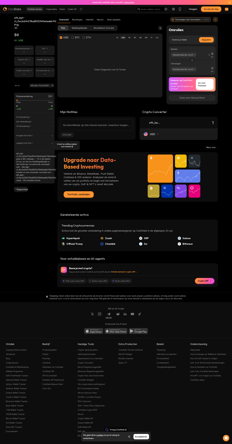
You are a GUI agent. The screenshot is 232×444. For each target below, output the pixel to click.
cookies (99, 435)
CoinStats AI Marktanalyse (17, 367)
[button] (52, 85)
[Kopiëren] (52, 85)
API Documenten (49, 375)
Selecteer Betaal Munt (192, 97)
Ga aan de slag (211, 9)
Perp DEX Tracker (14, 427)
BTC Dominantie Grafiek (88, 388)
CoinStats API (48, 371)
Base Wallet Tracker (15, 405)
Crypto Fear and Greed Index (91, 375)
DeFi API (81, 431)
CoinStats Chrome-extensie (131, 350)
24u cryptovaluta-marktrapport (91, 384)
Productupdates (49, 350)
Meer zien (211, 147)
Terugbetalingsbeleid (166, 367)
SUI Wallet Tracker (14, 423)
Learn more (129, 2)
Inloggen (193, 9)
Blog (8, 358)
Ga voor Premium (202, 84)
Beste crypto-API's (99, 281)
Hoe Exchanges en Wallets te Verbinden (208, 354)
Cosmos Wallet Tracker (16, 397)
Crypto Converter (85, 363)
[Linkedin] (125, 315)
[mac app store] (116, 331)
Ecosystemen (12, 431)
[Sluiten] (228, 2)
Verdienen (10, 354)
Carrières (46, 363)
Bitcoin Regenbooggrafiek (89, 367)
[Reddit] (117, 315)
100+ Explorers (84, 401)
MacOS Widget (125, 354)
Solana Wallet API (85, 423)
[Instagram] (99, 315)
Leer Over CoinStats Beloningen (204, 371)
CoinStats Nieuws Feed (52, 384)
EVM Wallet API (84, 427)
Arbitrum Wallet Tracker (16, 388)
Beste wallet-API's (122, 281)
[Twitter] (92, 315)
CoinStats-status (197, 380)
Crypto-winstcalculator (88, 350)
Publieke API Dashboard (53, 380)
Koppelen (206, 40)
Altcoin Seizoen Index (87, 393)
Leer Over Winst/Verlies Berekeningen (207, 363)
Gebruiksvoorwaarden (167, 354)
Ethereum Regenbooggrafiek (91, 371)
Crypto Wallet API (85, 418)
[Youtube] (132, 315)
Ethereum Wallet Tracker (17, 401)
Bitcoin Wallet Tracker (15, 418)
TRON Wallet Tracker (15, 414)
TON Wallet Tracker (14, 410)
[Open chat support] (226, 438)
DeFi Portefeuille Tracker (17, 375)
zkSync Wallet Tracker (16, 384)
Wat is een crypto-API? (75, 281)
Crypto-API (203, 281)
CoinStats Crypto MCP (87, 410)
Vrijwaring (161, 350)
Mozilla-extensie (126, 358)
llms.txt (81, 414)
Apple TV (123, 363)
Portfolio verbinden (79, 194)
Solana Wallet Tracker (15, 393)
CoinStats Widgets (86, 380)
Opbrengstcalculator (87, 354)
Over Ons (46, 388)
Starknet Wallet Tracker (16, 380)
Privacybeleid (163, 358)
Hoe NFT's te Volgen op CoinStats (205, 375)
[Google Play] (138, 331)
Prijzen (45, 354)
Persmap (46, 358)
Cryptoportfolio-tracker (16, 350)
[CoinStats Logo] (12, 9)
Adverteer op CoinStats (52, 367)
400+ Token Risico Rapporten (91, 405)
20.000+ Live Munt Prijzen (89, 397)
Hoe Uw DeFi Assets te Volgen (203, 358)
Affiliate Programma (14, 371)
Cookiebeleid (163, 363)
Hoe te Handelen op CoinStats (203, 367)
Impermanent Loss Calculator (90, 358)
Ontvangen (176, 63)
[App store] (93, 331)
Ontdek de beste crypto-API (123, 272)
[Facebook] (139, 315)
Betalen (174, 49)
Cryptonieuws (12, 363)
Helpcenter (195, 350)
